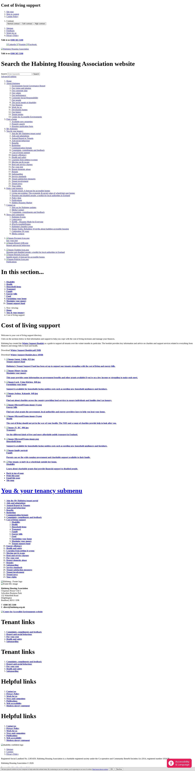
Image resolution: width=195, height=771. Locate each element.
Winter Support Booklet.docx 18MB (26, 355)
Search (4, 74)
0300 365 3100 (16, 40)
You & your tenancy (15, 313)
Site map (10, 12)
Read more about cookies (100, 769)
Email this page (13, 478)
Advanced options (8, 76)
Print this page (13, 475)
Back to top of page (15, 473)
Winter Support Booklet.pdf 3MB (25, 350)
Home (9, 310)
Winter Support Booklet (33, 343)
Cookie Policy (12, 16)
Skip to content (12, 14)
